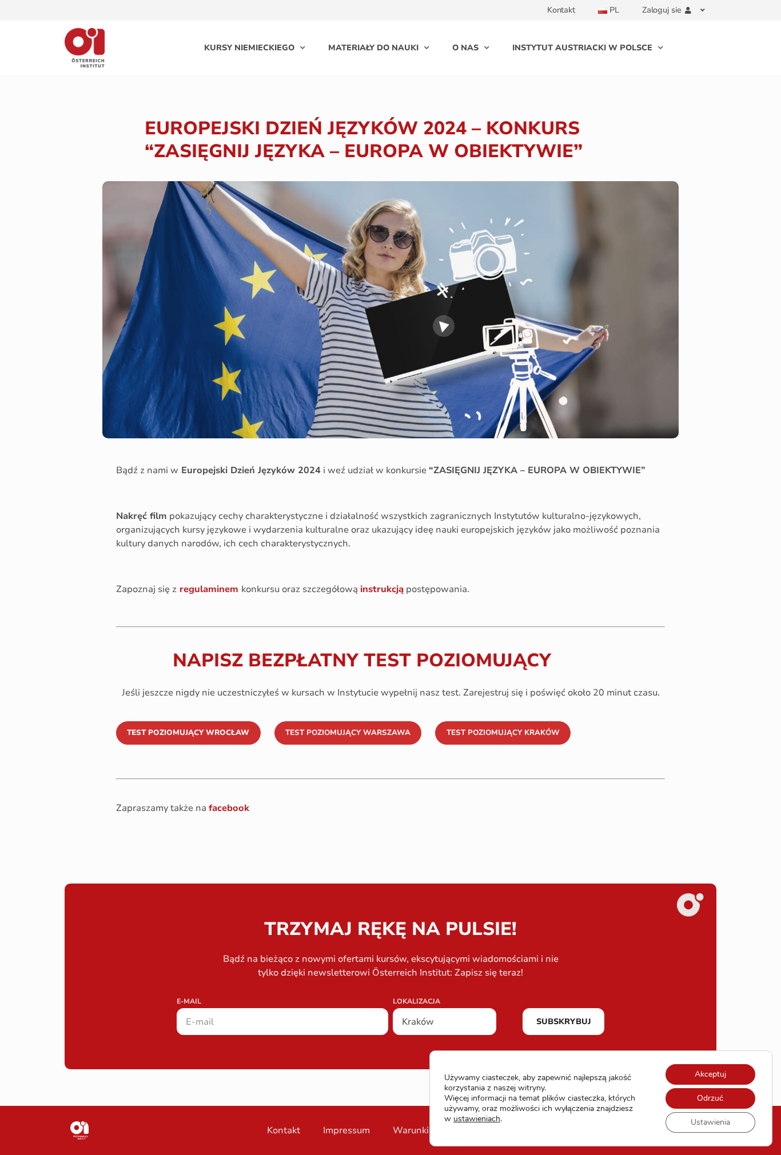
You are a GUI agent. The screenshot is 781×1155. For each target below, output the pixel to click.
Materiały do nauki (373, 47)
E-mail (189, 1002)
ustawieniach (476, 1119)
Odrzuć (710, 1098)
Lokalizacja (416, 1002)
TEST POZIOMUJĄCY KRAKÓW (503, 733)
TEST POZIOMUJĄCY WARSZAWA (348, 733)
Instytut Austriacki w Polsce (582, 47)
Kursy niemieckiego (249, 47)
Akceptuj (710, 1074)
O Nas (465, 47)
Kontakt (561, 10)
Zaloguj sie (662, 10)
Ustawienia (710, 1122)
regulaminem (209, 589)
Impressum (346, 1130)
